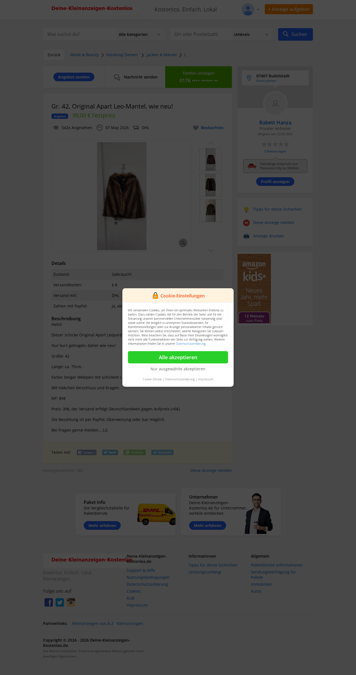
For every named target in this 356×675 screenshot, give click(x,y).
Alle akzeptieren (178, 357)
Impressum (206, 379)
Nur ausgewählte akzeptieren (178, 368)
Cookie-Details (152, 379)
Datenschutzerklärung (191, 343)
